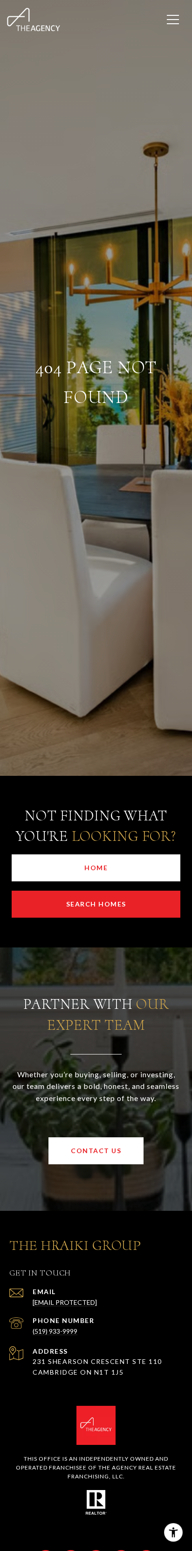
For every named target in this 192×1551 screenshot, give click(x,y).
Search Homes (96, 904)
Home (96, 868)
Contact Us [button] (96, 1151)
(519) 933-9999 (55, 1331)
